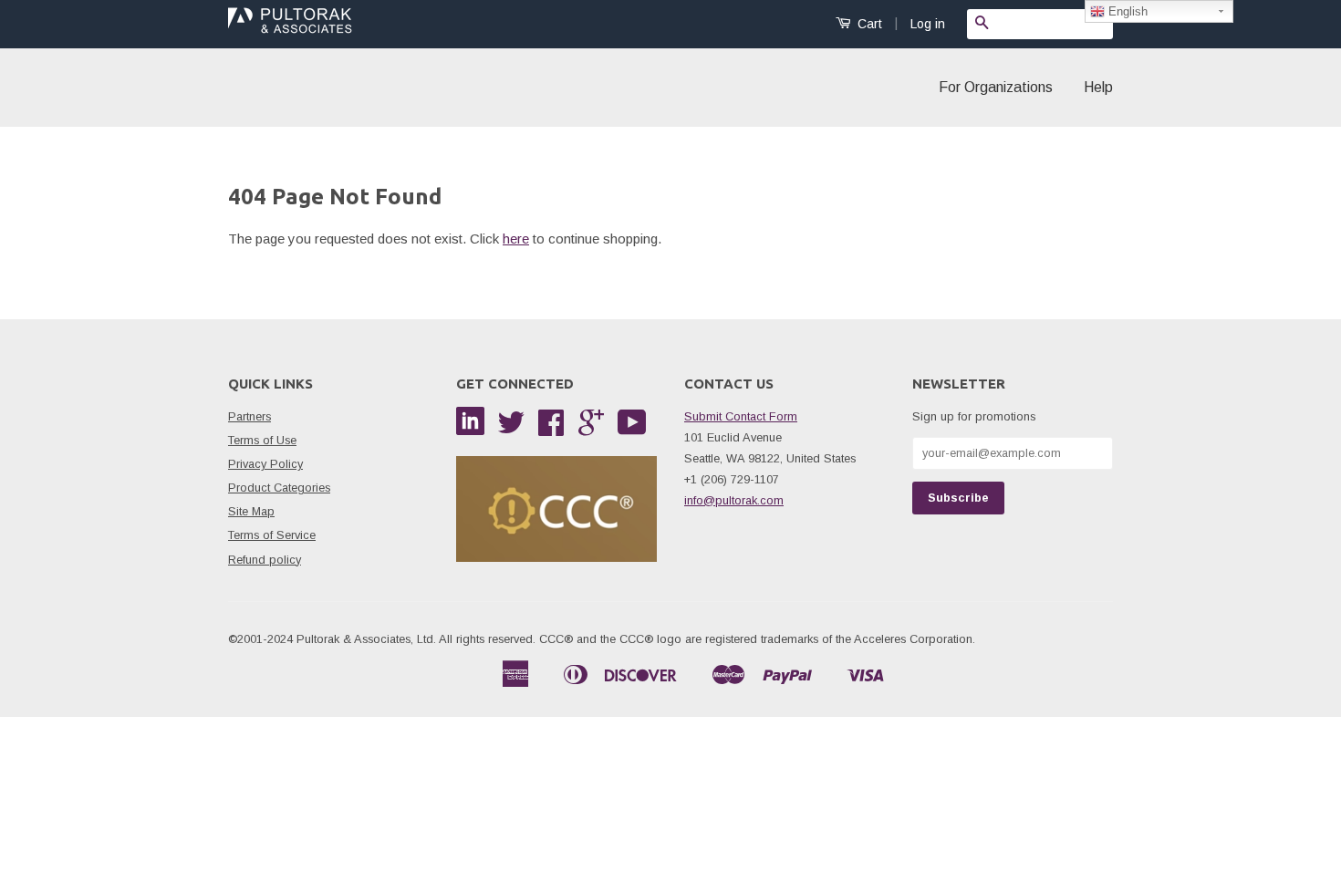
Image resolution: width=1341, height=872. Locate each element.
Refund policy (264, 559)
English (1126, 11)
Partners (249, 416)
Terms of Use (262, 440)
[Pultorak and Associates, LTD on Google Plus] (591, 429)
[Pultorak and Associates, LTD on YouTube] (632, 429)
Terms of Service (272, 535)
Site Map (251, 511)
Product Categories (279, 487)
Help (1098, 87)
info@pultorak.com (734, 500)
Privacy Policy (265, 464)
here (516, 238)
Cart (868, 23)
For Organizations (996, 87)
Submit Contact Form (740, 416)
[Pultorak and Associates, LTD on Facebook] (551, 429)
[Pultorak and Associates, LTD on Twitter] (511, 429)
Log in (927, 23)
